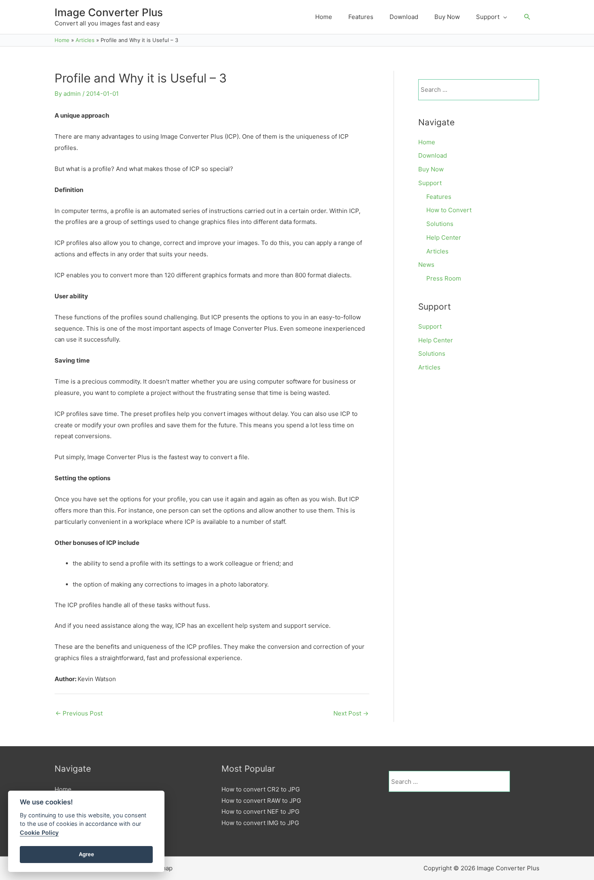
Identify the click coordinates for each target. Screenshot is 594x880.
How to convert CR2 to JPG (260, 789)
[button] (527, 17)
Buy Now (431, 169)
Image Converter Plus (109, 12)
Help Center (443, 237)
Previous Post (79, 713)
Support (430, 183)
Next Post (351, 713)
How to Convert (449, 210)
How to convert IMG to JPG (260, 823)
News (426, 264)
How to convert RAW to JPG (261, 800)
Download (432, 155)
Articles (437, 251)
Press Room (443, 278)
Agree (86, 854)
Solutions (439, 224)
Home (426, 142)
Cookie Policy (39, 832)
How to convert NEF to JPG (260, 811)
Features (438, 196)
